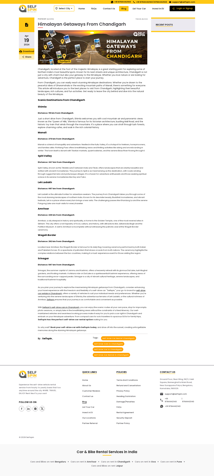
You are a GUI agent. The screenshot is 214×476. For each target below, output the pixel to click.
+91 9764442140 (171, 400)
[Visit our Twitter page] (42, 409)
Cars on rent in (83, 461)
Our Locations (89, 417)
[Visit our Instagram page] (36, 409)
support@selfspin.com (176, 394)
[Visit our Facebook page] (22, 409)
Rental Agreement (125, 412)
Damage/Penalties (125, 401)
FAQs (118, 407)
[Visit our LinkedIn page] (29, 409)
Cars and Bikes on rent (48, 461)
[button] (64, 8)
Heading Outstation (126, 396)
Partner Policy (123, 423)
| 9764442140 (188, 400)
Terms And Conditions (127, 380)
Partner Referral (90, 423)
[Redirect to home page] (28, 8)
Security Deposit (124, 417)
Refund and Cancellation (128, 385)
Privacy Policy (123, 390)
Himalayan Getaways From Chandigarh (82, 24)
